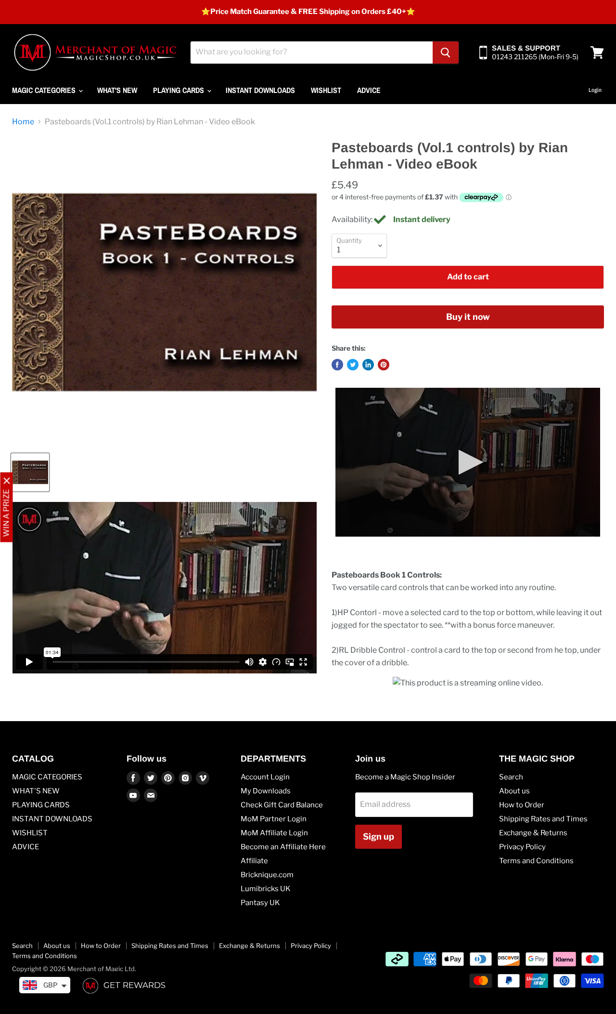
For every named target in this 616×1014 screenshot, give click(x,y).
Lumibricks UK (266, 888)
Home (23, 122)
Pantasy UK (260, 902)
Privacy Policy (522, 847)
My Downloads (266, 791)
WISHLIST (326, 90)
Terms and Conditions (536, 860)
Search (511, 777)
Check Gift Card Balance (282, 805)
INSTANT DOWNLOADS (260, 90)
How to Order (521, 805)
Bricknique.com (267, 874)
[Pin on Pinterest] (383, 364)
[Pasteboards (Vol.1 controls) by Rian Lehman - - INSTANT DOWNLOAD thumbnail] (30, 472)
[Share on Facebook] (337, 364)
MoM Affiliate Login (274, 833)
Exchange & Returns (533, 833)
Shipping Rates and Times (543, 819)
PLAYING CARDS (179, 90)
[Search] (446, 52)
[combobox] (312, 52)
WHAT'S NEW (117, 90)
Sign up (378, 836)
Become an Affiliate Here (283, 847)
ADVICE (369, 90)
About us (514, 791)
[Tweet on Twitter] (353, 364)
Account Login (265, 777)
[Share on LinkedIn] (368, 364)
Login (595, 90)
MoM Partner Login (274, 819)
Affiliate (254, 860)
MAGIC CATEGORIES (44, 90)
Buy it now (468, 317)
